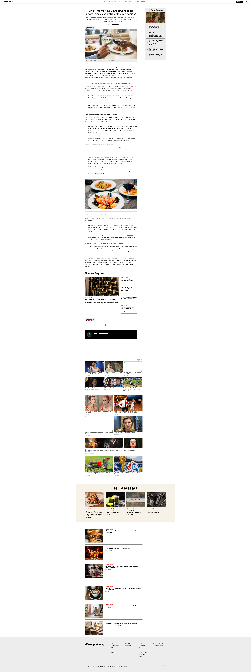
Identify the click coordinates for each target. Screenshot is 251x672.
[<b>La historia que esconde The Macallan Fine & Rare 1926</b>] (135, 499)
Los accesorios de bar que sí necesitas (155, 511)
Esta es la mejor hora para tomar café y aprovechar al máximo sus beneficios (123, 588)
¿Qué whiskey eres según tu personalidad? (118, 548)
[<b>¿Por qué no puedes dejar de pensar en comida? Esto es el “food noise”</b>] (94, 535)
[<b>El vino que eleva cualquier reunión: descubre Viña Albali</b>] (94, 611)
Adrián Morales (115, 24)
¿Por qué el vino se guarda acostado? (100, 299)
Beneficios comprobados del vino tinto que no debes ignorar (129, 298)
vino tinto (133, 67)
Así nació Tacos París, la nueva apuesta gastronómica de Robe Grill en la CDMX (122, 566)
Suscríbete (239, 1)
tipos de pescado (109, 227)
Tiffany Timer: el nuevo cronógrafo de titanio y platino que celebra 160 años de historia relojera (155, 34)
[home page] (8, 2)
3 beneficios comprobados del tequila (112, 512)
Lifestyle (123, 285)
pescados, (130, 235)
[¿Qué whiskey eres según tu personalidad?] (94, 553)
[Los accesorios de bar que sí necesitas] (156, 499)
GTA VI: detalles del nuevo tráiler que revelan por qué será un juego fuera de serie (156, 42)
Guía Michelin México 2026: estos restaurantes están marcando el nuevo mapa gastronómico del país (121, 624)
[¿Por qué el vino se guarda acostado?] (102, 286)
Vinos (102, 325)
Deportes (143, 1)
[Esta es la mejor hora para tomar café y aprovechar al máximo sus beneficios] (94, 593)
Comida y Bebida (127, 1)
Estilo (105, 1)
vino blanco (90, 69)
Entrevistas (136, 1)
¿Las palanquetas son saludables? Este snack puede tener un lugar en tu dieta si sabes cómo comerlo (94, 514)
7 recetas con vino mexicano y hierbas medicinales (126, 289)
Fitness (120, 1)
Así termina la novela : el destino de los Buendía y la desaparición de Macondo (156, 26)
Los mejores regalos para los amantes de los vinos (129, 279)
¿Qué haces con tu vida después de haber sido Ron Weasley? (156, 49)
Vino (96, 325)
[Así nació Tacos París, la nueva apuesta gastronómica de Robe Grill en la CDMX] (94, 571)
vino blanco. (88, 119)
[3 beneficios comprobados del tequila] (115, 499)
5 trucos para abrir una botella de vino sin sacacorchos (127, 308)
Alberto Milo (94, 306)
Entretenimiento (112, 1)
